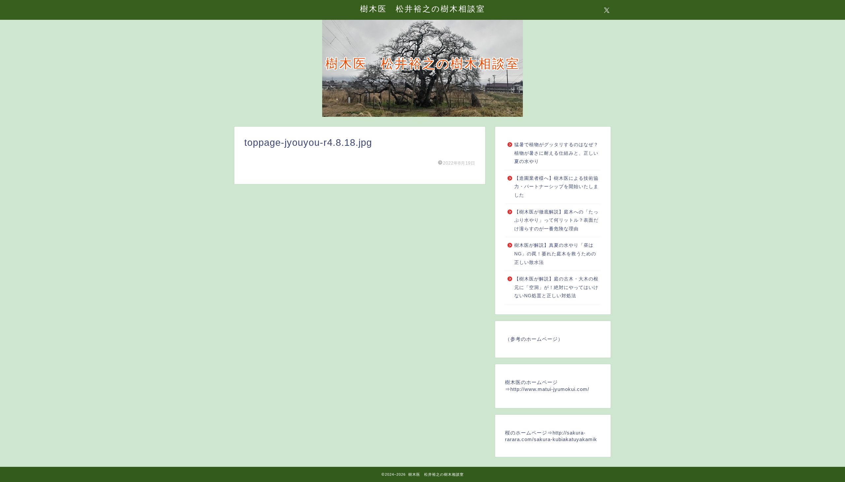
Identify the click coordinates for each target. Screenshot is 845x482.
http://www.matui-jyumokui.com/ (549, 389)
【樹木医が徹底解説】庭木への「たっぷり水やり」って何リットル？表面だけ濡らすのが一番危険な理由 (556, 220)
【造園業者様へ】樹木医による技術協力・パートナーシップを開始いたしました (556, 187)
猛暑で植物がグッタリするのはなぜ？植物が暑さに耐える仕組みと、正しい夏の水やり (556, 153)
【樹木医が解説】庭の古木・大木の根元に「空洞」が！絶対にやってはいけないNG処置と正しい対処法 (556, 287)
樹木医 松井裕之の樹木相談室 (422, 9)
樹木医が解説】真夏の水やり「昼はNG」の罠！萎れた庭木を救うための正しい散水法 (555, 254)
